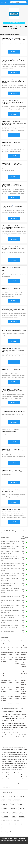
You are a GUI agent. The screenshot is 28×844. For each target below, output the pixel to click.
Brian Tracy (16, 820)
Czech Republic (22, 838)
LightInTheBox (22, 808)
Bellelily (14, 812)
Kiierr (13, 824)
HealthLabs (5, 804)
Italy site (15, 838)
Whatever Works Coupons (23, 682)
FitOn (19, 824)
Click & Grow (22, 816)
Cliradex (13, 816)
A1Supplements (23, 796)
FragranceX (17, 800)
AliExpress (5, 808)
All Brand (4, 838)
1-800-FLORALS (6, 812)
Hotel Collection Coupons (3, 698)
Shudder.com (5, 816)
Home (1, 34)
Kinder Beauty (5, 824)
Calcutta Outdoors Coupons (17, 671)
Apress (11, 831)
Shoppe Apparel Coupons (23, 664)
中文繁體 (10, 838)
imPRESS (12, 827)
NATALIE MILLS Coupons (10, 671)
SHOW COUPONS (14, 23)
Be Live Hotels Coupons (3, 659)
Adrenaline (13, 808)
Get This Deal (14, 51)
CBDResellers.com (6, 820)
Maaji (10, 800)
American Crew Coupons (17, 689)
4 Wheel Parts (13, 796)
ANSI (21, 812)
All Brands (6, 34)
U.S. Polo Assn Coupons (3, 689)
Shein (4, 800)
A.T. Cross (5, 796)
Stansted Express (21, 827)
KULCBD (4, 827)
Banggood (20, 804)
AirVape (12, 804)
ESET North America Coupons (24, 675)
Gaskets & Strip (16, 34)
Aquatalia (5, 831)
